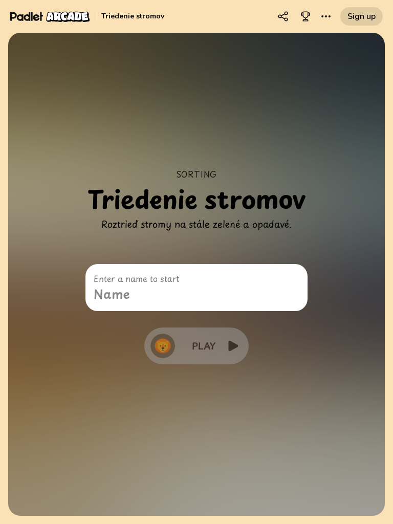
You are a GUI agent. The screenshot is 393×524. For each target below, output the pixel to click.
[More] (326, 16)
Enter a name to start (136, 278)
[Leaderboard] (305, 16)
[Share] (283, 16)
